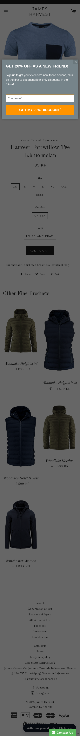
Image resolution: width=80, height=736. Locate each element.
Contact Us (64, 732)
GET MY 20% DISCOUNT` (40, 110)
